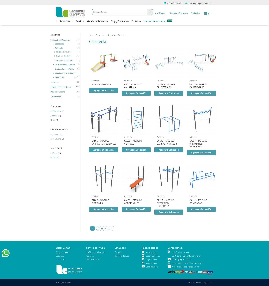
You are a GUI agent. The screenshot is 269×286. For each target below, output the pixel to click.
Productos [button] (65, 21)
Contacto (136, 21)
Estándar (54, 153)
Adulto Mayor (55, 111)
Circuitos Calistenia (63, 56)
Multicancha (59, 77)
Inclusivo (54, 157)
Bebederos (59, 43)
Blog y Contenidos (120, 21)
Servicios (80, 21)
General (53, 115)
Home (91, 35)
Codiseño (195, 13)
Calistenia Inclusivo (64, 51)
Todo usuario (55, 138)
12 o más (54, 134)
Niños (52, 120)
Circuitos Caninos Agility (64, 69)
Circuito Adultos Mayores (65, 64)
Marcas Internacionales (157, 21)
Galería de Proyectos (97, 21)
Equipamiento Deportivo (60, 40)
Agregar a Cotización (103, 90)
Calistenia (59, 48)
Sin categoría (55, 96)
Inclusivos (54, 82)
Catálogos (160, 13)
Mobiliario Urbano (57, 91)
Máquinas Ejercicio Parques (66, 73)
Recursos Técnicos (179, 13)
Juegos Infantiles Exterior (60, 87)
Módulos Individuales (64, 60)
